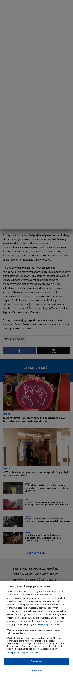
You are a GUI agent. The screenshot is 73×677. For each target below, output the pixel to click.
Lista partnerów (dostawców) (22, 652)
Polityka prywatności (49, 624)
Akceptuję (36, 661)
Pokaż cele (36, 670)
